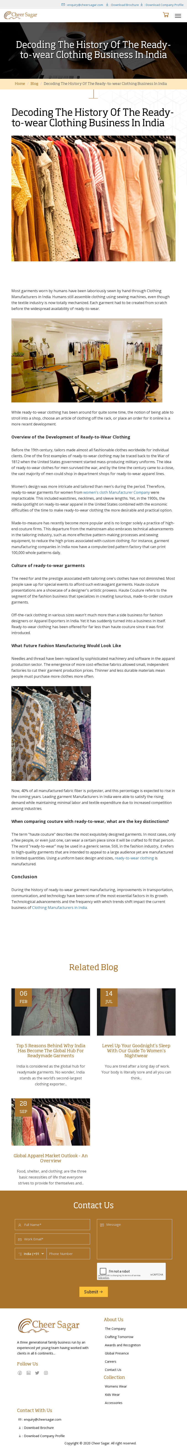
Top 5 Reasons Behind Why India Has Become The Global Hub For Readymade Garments (50, 1051)
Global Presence (117, 1353)
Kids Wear (112, 1394)
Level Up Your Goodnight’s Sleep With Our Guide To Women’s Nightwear (136, 1051)
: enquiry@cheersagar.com (84, 5)
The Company (115, 1328)
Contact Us (113, 1369)
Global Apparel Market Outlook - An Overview (51, 1158)
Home (20, 84)
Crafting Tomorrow (119, 1337)
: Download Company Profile (164, 5)
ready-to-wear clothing (134, 858)
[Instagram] (46, 1373)
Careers (110, 1361)
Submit (91, 1292)
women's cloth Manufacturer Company (116, 492)
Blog (34, 84)
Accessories (113, 1403)
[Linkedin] (28, 1373)
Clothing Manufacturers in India (59, 907)
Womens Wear (116, 1386)
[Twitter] (37, 1373)
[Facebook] (20, 1373)
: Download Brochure (124, 5)
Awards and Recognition (123, 1345)
